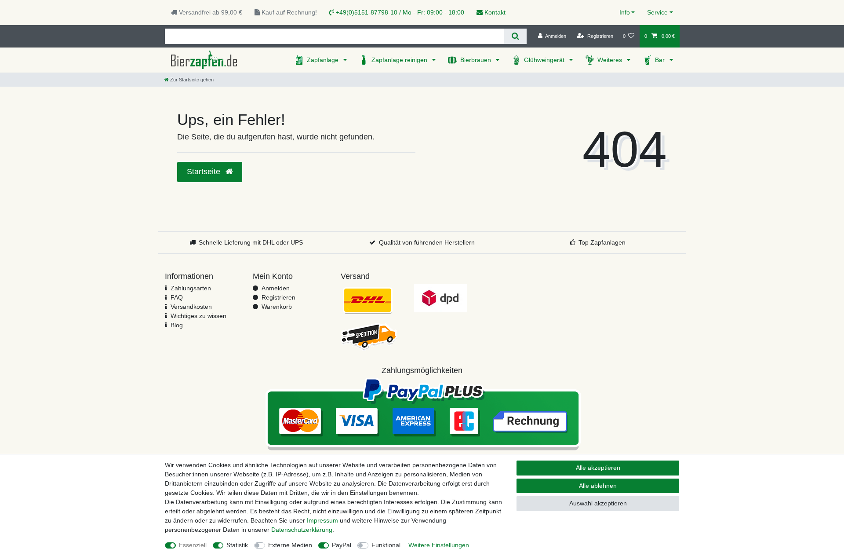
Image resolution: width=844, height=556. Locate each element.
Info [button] (624, 12)
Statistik (237, 545)
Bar (660, 59)
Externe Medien (290, 545)
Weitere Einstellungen (438, 545)
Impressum (322, 520)
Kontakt (494, 12)
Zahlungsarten (191, 288)
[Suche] (515, 36)
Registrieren (278, 297)
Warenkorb (277, 306)
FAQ (177, 297)
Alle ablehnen (598, 485)
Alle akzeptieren (598, 467)
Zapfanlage (323, 59)
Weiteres (610, 59)
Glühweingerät (545, 59)
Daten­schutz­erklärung (301, 529)
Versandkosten (191, 306)
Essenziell (193, 545)
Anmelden (276, 288)
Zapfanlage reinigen (400, 59)
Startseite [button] (204, 171)
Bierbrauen (476, 59)
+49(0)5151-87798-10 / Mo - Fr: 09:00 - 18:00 (399, 12)
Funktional (385, 545)
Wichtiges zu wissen (198, 315)
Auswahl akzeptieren (598, 503)
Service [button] (657, 12)
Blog (177, 325)
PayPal (341, 545)
